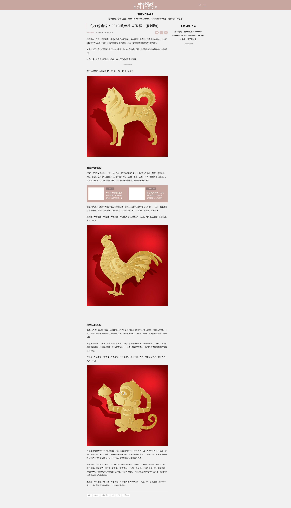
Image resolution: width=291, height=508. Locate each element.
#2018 (96, 495)
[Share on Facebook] (157, 32)
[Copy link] (166, 32)
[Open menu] (204, 5)
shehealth (155, 19)
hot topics (145, 7)
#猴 (113, 495)
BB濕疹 (163, 19)
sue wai (100, 32)
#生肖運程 (105, 495)
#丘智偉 (126, 495)
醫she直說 (122, 19)
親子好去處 (177, 19)
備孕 (170, 19)
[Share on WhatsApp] (161, 32)
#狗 (119, 495)
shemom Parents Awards (138, 19)
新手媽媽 (112, 19)
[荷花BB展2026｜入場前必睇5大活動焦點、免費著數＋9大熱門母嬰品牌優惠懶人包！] (137, 193)
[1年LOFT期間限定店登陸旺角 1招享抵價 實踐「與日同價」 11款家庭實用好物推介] (96, 193)
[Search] (200, 5)
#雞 (89, 495)
